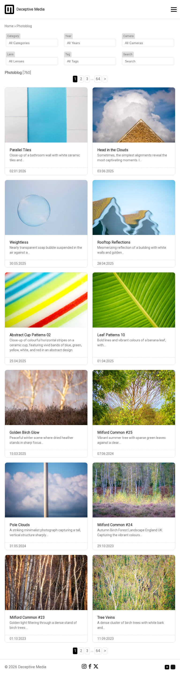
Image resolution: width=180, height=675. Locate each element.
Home (9, 26)
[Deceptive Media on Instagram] (84, 667)
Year (68, 36)
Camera (128, 36)
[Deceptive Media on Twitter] (96, 667)
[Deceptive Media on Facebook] (90, 667)
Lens (10, 54)
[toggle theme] (173, 667)
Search (127, 54)
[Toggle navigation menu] (172, 9)
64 (98, 79)
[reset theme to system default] (167, 667)
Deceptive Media (30, 9)
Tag (67, 54)
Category (13, 36)
